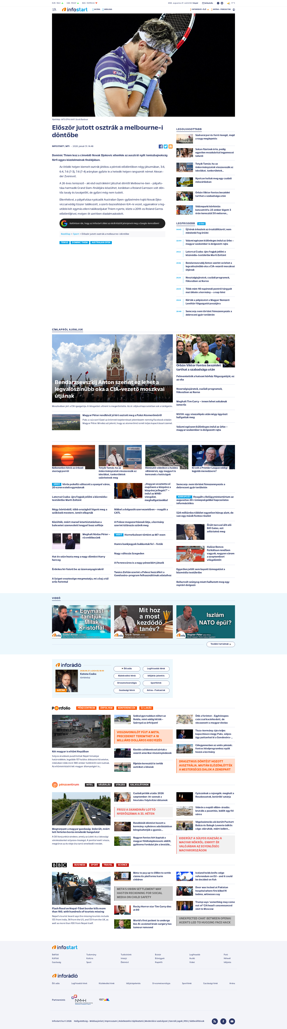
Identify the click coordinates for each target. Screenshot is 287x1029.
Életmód (125, 962)
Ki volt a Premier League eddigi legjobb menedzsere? (210, 470)
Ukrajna (108, 9)
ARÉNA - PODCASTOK (222, 9)
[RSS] (215, 1021)
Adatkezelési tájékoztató (131, 1021)
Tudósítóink (126, 955)
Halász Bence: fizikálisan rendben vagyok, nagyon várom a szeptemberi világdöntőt (220, 553)
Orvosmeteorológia (161, 983)
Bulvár (158, 955)
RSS (186, 1021)
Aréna (232, 983)
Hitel (89, 785)
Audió (192, 958)
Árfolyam (106, 708)
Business (79, 865)
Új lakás (146, 708)
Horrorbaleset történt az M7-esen (145, 535)
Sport (76, 234)
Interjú (124, 958)
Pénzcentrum (86, 708)
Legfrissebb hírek (79, 983)
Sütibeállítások (196, 1021)
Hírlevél (227, 958)
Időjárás (227, 962)
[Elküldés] (170, 146)
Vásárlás (104, 785)
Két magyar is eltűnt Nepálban (70, 751)
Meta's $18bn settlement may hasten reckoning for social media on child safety (139, 893)
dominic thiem (80, 242)
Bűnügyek (159, 958)
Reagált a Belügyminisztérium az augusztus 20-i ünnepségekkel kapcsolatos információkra (205, 500)
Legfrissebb (194, 955)
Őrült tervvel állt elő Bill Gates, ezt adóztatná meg (219, 528)
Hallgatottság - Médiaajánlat (88, 1021)
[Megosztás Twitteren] (165, 146)
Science (122, 865)
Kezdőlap (65, 234)
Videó (192, 962)
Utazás (120, 785)
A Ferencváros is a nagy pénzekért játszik (139, 563)
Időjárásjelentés (133, 983)
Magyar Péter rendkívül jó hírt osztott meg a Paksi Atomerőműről (122, 415)
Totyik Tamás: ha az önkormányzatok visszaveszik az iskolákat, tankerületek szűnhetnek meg (117, 473)
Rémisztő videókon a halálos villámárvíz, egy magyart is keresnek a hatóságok (161, 471)
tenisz (64, 242)
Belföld (55, 955)
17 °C (232, 3)
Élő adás (128, 669)
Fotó (226, 955)
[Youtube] (232, 1021)
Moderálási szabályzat (156, 1021)
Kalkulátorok (139, 785)
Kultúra (89, 958)
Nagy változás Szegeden (129, 553)
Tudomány (91, 955)
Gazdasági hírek (210, 983)
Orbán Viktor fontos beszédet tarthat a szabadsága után (198, 368)
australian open (101, 242)
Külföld (55, 958)
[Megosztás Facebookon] (160, 146)
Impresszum (111, 1021)
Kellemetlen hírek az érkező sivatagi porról (67, 470)
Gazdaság (56, 962)
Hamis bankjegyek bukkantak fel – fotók (138, 544)
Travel (108, 865)
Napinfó (158, 962)
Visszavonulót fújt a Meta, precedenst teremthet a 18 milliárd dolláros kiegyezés (139, 736)
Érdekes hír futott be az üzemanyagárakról (78, 569)
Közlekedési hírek (106, 983)
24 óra (97, 9)
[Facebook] (223, 1021)
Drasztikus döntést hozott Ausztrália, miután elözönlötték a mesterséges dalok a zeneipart (205, 765)
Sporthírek (187, 983)
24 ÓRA (201, 224)
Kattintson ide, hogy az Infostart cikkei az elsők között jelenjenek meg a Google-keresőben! (114, 223)
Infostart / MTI (61, 146)
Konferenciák (126, 708)
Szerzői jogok (175, 1021)
